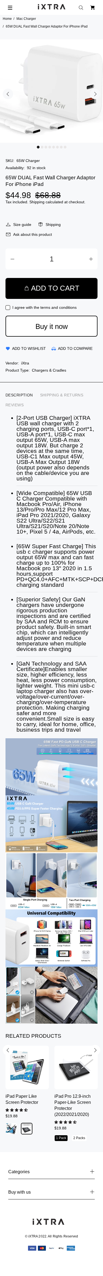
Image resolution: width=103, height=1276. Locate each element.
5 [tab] (53, 147)
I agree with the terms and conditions (44, 307)
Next (95, 94)
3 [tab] (45, 147)
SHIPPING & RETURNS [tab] (61, 395)
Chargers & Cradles (49, 370)
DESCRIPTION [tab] (19, 395)
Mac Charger (26, 19)
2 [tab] (42, 147)
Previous (8, 94)
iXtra (25, 363)
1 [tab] (38, 147)
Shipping (36, 202)
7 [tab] (61, 147)
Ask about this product (32, 234)
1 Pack (61, 1138)
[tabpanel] (51, 91)
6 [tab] (57, 147)
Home (7, 19)
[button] (17, 1110)
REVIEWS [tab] (14, 405)
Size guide (22, 224)
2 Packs (79, 1138)
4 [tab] (49, 147)
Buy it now (51, 326)
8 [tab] (65, 147)
